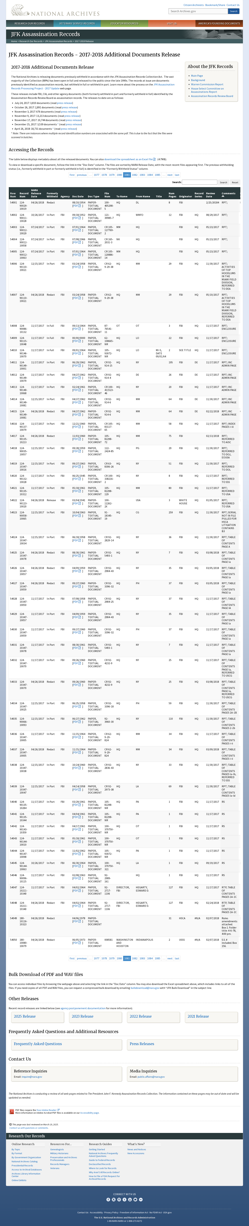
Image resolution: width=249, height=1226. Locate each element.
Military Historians (59, 1153)
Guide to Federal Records (102, 1160)
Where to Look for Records (103, 1168)
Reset (235, 182)
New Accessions (136, 1153)
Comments (228, 193)
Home (14, 41)
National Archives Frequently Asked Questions (103, 1155)
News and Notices (137, 1149)
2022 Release (141, 1016)
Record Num (24, 195)
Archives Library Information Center (26, 1175)
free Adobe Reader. (47, 1110)
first (72, 174)
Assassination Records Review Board (212, 96)
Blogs (135, 1200)
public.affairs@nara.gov (151, 1076)
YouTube (130, 1200)
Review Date (210, 195)
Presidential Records (22, 1165)
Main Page (197, 75)
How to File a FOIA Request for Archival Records (104, 1177)
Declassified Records (100, 1164)
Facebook (108, 1200)
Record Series (199, 195)
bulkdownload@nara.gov (145, 988)
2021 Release (198, 1016)
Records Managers (59, 1164)
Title (159, 196)
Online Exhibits (19, 1180)
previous (82, 174)
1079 (112, 174)
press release (64, 103)
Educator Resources (124, 23)
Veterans (54, 1168)
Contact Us (233, 5)
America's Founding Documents (219, 23)
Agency (65, 196)
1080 (119, 174)
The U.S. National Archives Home (55, 10)
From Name (143, 196)
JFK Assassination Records (58, 41)
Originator (185, 196)
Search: (176, 182)
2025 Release (25, 1016)
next (170, 174)
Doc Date (78, 196)
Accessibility (96, 1212)
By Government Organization (26, 1157)
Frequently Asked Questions (38, 1044)
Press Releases (142, 1044)
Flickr (141, 1200)
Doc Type (93, 196)
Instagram (119, 1200)
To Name (121, 196)
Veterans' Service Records (77, 23)
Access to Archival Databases (27, 1169)
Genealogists (57, 1149)
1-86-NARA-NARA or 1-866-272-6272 (124, 1220)
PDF (75, 205)
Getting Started (97, 1149)
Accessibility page (89, 1112)
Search (233, 11)
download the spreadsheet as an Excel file (128, 159)
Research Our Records (30, 23)
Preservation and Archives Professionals (63, 1159)
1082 (134, 174)
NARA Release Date (36, 193)
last (177, 174)
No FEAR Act (156, 1212)
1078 (104, 174)
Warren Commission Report (207, 84)
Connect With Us (124, 1194)
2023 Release (82, 1016)
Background (198, 80)
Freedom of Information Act (134, 1212)
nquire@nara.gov (32, 1076)
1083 (142, 174)
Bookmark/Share (215, 5)
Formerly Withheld (52, 195)
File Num (107, 195)
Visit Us (172, 23)
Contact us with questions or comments (28, 1127)
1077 (96, 174)
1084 (150, 174)
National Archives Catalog (25, 1161)
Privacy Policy (111, 1212)
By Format (17, 1153)
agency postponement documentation (83, 1008)
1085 (157, 174)
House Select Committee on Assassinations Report (207, 90)
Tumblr (124, 1200)
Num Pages (172, 195)
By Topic (16, 1149)
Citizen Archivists (194, 5)
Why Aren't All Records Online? (104, 1172)
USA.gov (167, 1212)
